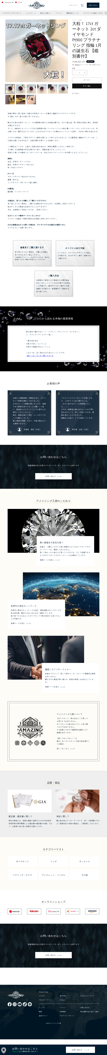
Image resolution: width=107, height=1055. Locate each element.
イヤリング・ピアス (22, 874)
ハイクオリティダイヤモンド (11, 13)
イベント (59, 13)
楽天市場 (63, 995)
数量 (73, 68)
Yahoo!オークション (46, 1000)
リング (53, 861)
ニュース (42, 1007)
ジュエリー (31, 14)
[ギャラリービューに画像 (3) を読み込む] (31, 89)
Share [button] (77, 93)
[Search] (105, 13)
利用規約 (63, 1011)
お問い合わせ (93, 5)
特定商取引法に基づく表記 (89, 1011)
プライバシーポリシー (67, 1015)
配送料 (77, 65)
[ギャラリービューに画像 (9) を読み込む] (31, 99)
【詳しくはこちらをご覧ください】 (40, 355)
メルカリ (42, 995)
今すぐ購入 (87, 86)
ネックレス (84, 861)
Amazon (62, 1000)
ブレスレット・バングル (53, 874)
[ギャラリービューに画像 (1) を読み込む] (10, 89)
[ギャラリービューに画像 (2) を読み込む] (20, 89)
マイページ (73, 5)
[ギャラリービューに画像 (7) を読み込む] (10, 99)
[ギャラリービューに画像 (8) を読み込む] (20, 99)
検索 (40, 1011)
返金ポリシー (43, 1015)
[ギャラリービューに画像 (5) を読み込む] (52, 89)
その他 (84, 874)
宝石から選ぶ (46, 14)
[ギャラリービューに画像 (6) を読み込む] (63, 89)
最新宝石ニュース (72, 13)
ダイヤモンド (22, 861)
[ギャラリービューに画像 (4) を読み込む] (42, 89)
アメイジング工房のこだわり (93, 13)
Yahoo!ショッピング (87, 995)
